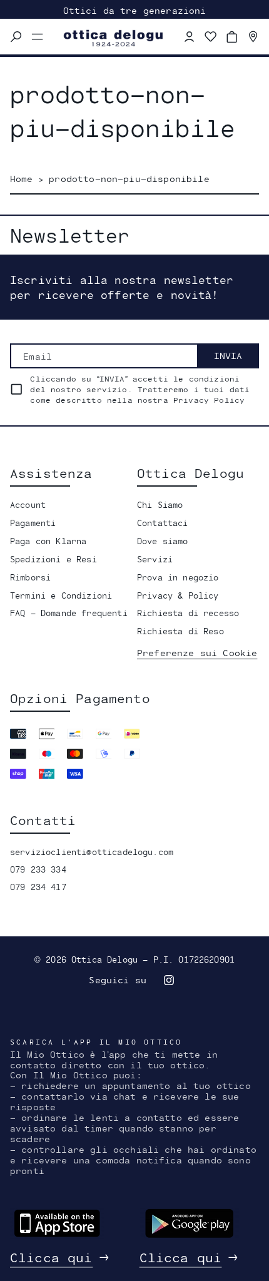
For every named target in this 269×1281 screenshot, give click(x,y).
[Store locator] (253, 36)
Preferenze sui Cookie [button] (197, 652)
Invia (228, 355)
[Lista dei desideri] (211, 36)
